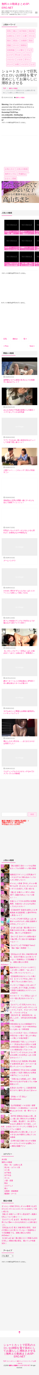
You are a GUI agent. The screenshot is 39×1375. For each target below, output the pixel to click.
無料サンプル (10, 174)
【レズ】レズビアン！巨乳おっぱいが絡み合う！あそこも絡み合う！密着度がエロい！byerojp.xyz (19, 653)
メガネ (19, 60)
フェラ (29, 50)
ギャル (32, 36)
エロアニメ (8, 1186)
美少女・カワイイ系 (12, 1167)
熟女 (31, 41)
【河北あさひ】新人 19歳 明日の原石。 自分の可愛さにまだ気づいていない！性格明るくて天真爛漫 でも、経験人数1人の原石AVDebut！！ (19, 959)
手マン (27, 60)
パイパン (11, 60)
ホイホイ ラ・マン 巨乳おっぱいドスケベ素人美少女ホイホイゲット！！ (23, 998)
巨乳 (9, 31)
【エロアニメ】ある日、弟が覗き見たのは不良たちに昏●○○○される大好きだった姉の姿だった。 (19, 1222)
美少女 (32, 31)
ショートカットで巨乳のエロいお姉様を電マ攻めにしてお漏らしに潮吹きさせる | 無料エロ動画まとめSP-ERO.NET (19, 1350)
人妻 (25, 36)
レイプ (10, 55)
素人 (15, 31)
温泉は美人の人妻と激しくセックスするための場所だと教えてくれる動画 (23, 1134)
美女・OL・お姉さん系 (13, 1165)
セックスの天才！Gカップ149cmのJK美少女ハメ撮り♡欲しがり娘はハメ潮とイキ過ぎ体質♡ (23, 1035)
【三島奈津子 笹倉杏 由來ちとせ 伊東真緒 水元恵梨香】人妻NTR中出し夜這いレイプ (23, 912)
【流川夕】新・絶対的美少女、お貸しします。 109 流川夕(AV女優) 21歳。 (23, 1017)
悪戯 (9, 45)
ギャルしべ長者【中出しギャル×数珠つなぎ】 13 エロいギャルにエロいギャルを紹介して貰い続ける (23, 886)
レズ (33, 64)
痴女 (9, 41)
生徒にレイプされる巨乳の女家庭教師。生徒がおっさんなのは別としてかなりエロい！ (23, 903)
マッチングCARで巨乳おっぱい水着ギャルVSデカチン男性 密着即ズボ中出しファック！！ (23, 921)
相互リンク (20, 1361)
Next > (32, 346)
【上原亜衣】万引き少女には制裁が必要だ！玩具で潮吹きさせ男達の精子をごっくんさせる (23, 1072)
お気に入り (9, 169)
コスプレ (26, 55)
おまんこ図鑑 (10, 179)
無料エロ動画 (13, 88)
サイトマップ (28, 1361)
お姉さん (11, 36)
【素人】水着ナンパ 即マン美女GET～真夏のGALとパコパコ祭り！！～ (22, 894)
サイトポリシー (11, 1361)
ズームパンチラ (9, 560)
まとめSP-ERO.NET (20, 1365)
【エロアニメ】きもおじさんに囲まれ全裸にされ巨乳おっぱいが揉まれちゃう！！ (23, 1055)
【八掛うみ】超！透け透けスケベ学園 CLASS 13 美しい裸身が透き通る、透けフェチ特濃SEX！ (23, 930)
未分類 (4, 1159)
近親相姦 (11, 50)
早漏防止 (22, 174)
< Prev (5, 346)
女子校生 (23, 31)
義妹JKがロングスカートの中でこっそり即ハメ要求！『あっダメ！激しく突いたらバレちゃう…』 (23, 970)
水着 (17, 64)
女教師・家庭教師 (11, 1191)
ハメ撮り (20, 50)
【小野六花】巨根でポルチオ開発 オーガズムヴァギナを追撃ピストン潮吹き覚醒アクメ (23, 1143)
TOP (4, 1361)
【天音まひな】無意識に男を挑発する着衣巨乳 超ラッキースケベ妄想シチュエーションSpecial (23, 1063)
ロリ (19, 36)
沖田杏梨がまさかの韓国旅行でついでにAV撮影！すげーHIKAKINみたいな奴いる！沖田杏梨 (23, 1026)
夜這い (16, 41)
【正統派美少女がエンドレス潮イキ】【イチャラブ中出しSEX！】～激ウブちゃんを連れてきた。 (23, 978)
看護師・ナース (10, 1194)
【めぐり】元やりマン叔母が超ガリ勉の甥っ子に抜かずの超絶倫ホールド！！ (23, 939)
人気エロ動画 (22, 169)
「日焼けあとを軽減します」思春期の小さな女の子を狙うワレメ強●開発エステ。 (23, 1081)
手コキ (18, 55)
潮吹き (15, 339)
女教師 (24, 41)
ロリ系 (7, 1170)
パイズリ (24, 64)
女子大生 (7, 1175)
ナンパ (10, 64)
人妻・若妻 (8, 1180)
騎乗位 (24, 45)
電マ (25, 339)
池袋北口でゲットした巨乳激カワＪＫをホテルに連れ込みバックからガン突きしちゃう (23, 877)
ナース (16, 45)
